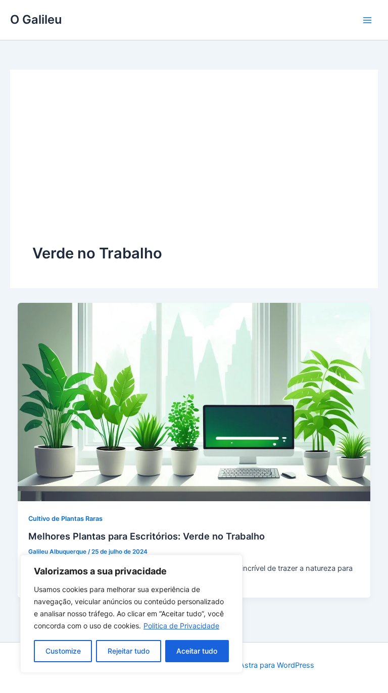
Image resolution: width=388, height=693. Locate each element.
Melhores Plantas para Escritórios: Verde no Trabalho (146, 536)
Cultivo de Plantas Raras (65, 518)
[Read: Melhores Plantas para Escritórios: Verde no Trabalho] (194, 401)
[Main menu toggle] (367, 20)
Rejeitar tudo (129, 651)
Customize (63, 651)
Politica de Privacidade (181, 625)
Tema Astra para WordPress (266, 665)
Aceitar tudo (196, 651)
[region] (131, 614)
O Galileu (36, 19)
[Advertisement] (194, 167)
